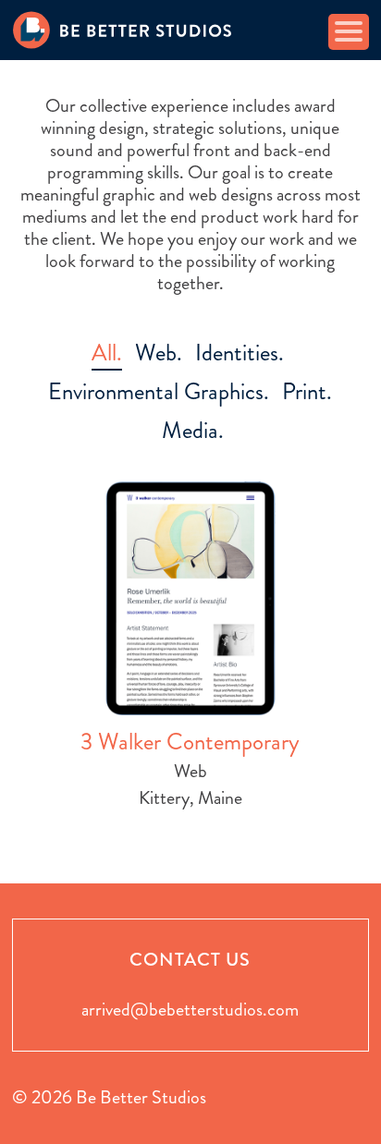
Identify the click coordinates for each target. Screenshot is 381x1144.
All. (107, 352)
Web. (158, 352)
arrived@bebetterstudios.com (190, 1009)
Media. (193, 430)
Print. (307, 391)
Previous (19, 669)
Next (361, 669)
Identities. (239, 352)
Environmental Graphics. (158, 391)
